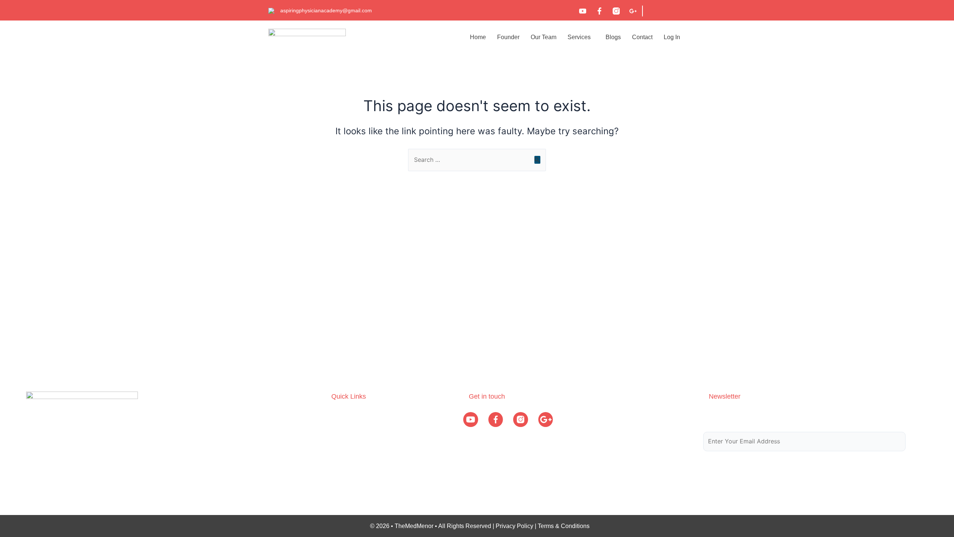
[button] (581, 37)
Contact (642, 37)
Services (579, 37)
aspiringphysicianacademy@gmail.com (326, 10)
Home (478, 37)
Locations (344, 459)
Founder (508, 37)
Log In (672, 37)
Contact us (345, 474)
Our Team (543, 37)
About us (343, 415)
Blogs (613, 37)
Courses (342, 430)
